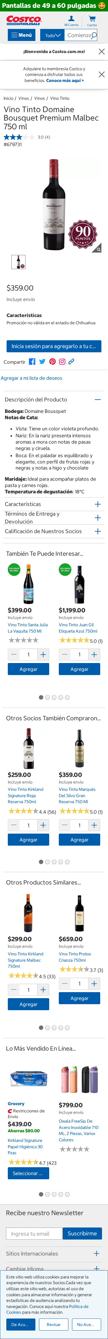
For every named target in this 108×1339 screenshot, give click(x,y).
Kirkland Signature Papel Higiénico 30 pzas (25, 1146)
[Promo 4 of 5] (60, 698)
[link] (32, 362)
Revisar (54, 1324)
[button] (94, 35)
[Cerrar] (102, 51)
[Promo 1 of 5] (40, 698)
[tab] (54, 1253)
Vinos (23, 98)
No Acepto (87, 1324)
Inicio (8, 98)
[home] (24, 20)
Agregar (29, 669)
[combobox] (51, 35)
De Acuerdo (22, 1324)
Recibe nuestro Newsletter (44, 1213)
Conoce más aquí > (65, 80)
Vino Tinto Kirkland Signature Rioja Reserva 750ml (26, 795)
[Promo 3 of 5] (54, 698)
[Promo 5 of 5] (67, 698)
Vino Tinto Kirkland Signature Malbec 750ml (26, 960)
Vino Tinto (59, 98)
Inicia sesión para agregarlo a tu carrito (56, 346)
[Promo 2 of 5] (47, 698)
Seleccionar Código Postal (31, 1173)
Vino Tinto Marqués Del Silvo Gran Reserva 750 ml (77, 795)
